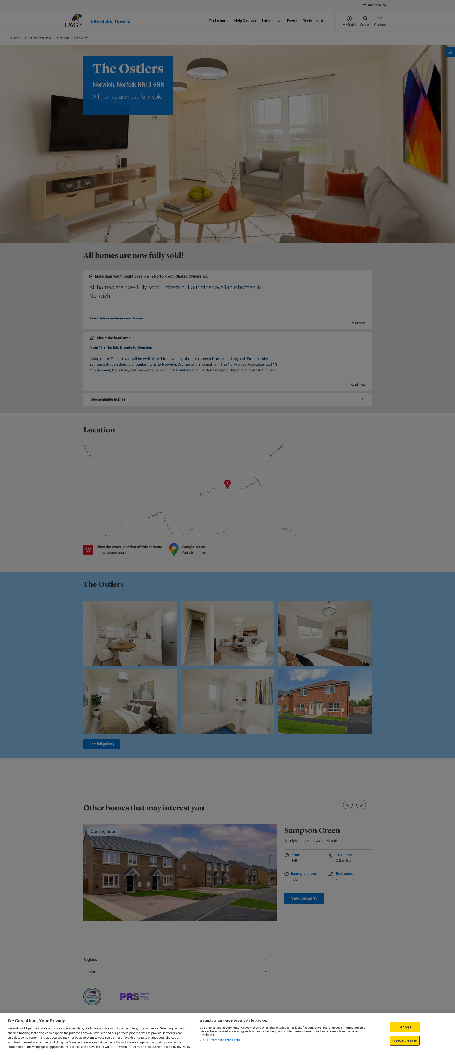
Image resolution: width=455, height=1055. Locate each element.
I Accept (405, 1027)
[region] (227, 1034)
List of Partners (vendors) (220, 1039)
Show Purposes (405, 1040)
